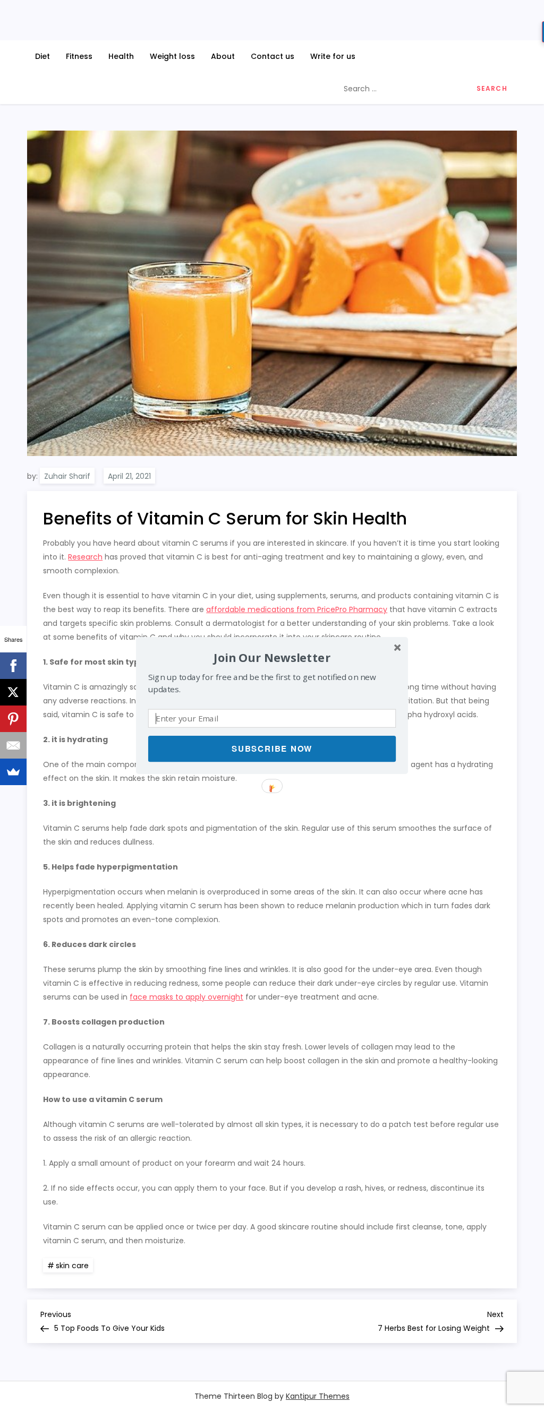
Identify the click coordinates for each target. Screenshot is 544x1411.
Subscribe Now (272, 748)
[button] (272, 657)
